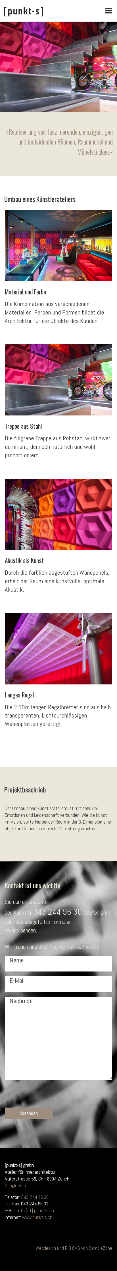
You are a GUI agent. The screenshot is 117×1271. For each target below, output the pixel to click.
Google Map (15, 1185)
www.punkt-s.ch (37, 1217)
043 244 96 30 (57, 911)
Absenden (29, 1113)
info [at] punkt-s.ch (35, 1210)
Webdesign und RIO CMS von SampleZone (73, 1248)
